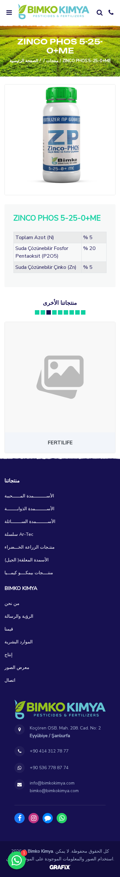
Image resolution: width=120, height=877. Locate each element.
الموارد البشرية (18, 642)
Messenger (48, 818)
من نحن (12, 603)
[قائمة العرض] (9, 12)
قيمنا (8, 629)
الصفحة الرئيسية (24, 61)
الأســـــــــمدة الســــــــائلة (29, 522)
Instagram (33, 818)
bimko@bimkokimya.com (54, 791)
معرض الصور (16, 667)
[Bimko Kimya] (53, 11)
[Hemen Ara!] (111, 12)
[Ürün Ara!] (99, 12)
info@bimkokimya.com (52, 783)
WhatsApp (62, 818)
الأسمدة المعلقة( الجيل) (26, 560)
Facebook (19, 818)
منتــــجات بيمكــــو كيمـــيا (28, 573)
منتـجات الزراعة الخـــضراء (29, 547)
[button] (37, 312)
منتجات (52, 61)
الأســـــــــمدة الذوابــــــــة (29, 509)
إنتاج (8, 655)
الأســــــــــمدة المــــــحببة (29, 496)
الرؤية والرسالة (18, 616)
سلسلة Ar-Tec (18, 534)
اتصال (9, 680)
